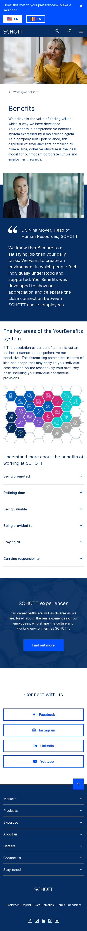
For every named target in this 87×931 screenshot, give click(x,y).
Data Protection (44, 905)
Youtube (47, 761)
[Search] (57, 31)
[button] (43, 476)
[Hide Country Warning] (81, 5)
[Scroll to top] (78, 784)
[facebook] (30, 921)
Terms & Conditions (69, 905)
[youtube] (57, 921)
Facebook (47, 714)
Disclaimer (12, 905)
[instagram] (37, 921)
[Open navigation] (81, 31)
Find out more (43, 645)
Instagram (47, 730)
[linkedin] (43, 921)
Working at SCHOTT (26, 92)
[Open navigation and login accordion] (69, 31)
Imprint (26, 905)
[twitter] (50, 921)
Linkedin (47, 746)
